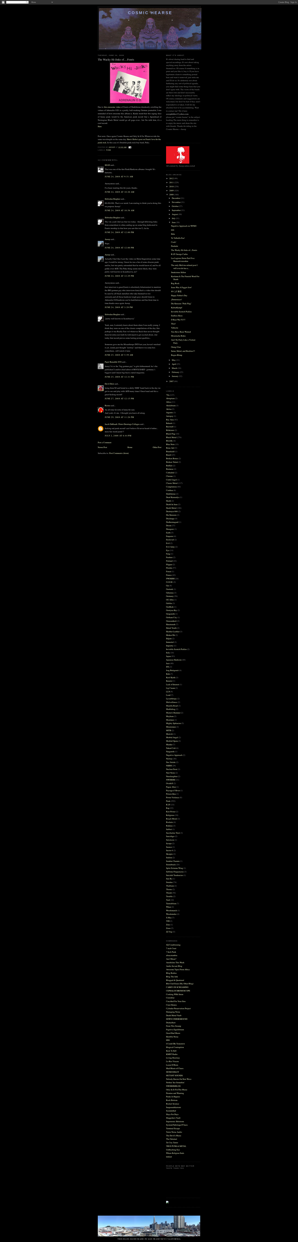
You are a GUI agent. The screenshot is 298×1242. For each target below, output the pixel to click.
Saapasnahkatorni (173, 1107)
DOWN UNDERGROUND (176, 1019)
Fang (168, 553)
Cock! (173, 242)
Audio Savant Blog (174, 966)
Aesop (107, 239)
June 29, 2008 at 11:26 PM (119, 417)
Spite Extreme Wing (174, 868)
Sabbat (169, 829)
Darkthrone (171, 493)
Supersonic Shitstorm (175, 1121)
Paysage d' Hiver (173, 790)
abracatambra (171, 955)
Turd (168, 899)
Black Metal (171, 437)
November (176, 202)
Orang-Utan (176, 347)
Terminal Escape (173, 1128)
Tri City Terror (172, 1142)
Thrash (169, 892)
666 (172, 229)
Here (100, 126)
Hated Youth (171, 628)
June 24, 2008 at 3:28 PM (119, 307)
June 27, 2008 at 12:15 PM (119, 398)
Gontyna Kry (171, 610)
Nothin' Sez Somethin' (175, 1082)
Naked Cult (171, 748)
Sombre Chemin (173, 861)
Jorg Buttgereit (172, 670)
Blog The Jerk (172, 976)
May (174, 360)
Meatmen (170, 719)
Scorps (169, 843)
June (174, 222)
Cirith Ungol (171, 479)
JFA (167, 666)
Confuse (169, 490)
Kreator (169, 680)
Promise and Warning (175, 1093)
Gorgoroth (170, 613)
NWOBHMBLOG (173, 1086)
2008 (171, 194)
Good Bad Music (173, 1033)
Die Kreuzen (171, 515)
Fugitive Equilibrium (175, 1029)
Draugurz (170, 529)
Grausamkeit (171, 621)
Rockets (169, 822)
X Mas (169, 917)
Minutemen (171, 726)
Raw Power (170, 811)
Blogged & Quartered (175, 980)
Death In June (172, 504)
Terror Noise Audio (174, 1132)
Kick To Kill (171, 1050)
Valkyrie (174, 327)
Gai (167, 585)
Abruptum (170, 398)
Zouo (168, 928)
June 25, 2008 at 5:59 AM (119, 354)
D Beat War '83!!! (178, 319)
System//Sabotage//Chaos (177, 1124)
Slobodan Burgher (112, 198)
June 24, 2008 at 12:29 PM (119, 275)
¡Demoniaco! (176, 299)
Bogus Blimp (176, 355)
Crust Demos (171, 1004)
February (176, 372)
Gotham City (171, 617)
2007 (171, 381)
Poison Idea (171, 793)
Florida (169, 567)
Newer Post (102, 447)
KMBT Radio (172, 1054)
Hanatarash (170, 624)
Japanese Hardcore (174, 659)
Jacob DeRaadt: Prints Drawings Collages (122, 424)
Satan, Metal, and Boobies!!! (183, 351)
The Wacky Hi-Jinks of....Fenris (184, 250)
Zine (168, 924)
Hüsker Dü (170, 635)
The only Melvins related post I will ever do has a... (184, 267)
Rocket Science (172, 1103)
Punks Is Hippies (173, 1096)
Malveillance (171, 702)
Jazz (168, 663)
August (175, 214)
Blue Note (170, 444)
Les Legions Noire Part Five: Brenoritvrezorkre (183, 260)
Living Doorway (173, 1057)
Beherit (169, 423)
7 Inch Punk (171, 951)
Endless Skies (177, 315)
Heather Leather (172, 631)
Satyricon (170, 839)
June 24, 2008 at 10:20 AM (120, 191)
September (176, 210)
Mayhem (170, 716)
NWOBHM (170, 779)
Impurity (169, 645)
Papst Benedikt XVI (113, 361)
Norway (169, 758)
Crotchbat (170, 997)
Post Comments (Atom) (119, 453)
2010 (171, 186)
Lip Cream (170, 688)
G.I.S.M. (169, 582)
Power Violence (172, 797)
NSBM (169, 765)
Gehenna (170, 592)
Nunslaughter (171, 776)
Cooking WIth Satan (174, 994)
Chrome (169, 476)
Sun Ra (169, 878)
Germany (170, 596)
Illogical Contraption (175, 1047)
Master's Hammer (173, 712)
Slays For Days (172, 1114)
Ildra (173, 234)
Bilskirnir (170, 430)
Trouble (169, 896)
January (175, 376)
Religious (170, 815)
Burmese (169, 469)
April (174, 364)
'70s (167, 395)
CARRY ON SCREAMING (177, 987)
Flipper (169, 564)
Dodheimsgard (172, 522)
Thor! (173, 323)
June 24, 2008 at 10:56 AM (120, 210)
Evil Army (170, 546)
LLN (168, 691)
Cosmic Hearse (150, 12)
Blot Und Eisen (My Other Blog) (179, 983)
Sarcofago (170, 836)
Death (168, 500)
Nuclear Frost (171, 769)
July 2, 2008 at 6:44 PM (118, 435)
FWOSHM (170, 578)
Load (168, 695)
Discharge (170, 518)
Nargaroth (170, 751)
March (175, 368)
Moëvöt (169, 734)
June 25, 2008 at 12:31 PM (119, 376)
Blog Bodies (171, 973)
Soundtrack (171, 864)
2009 (171, 190)
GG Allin (170, 599)
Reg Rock (175, 283)
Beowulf (169, 426)
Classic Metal (172, 483)
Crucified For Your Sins (176, 1001)
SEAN (107, 165)
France (169, 575)
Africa (168, 401)
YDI (167, 921)
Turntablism (171, 903)
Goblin (169, 603)
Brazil (168, 454)
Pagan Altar (171, 786)
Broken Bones (172, 458)
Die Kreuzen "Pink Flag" (181, 303)
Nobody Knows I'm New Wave (178, 1079)
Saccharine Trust (173, 832)
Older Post (157, 447)
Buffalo (169, 465)
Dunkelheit (171, 1022)
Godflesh (170, 606)
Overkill (169, 783)
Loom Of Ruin (172, 1064)
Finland (169, 560)
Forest (168, 571)
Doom (168, 525)
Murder (169, 744)
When (168, 906)
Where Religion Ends (175, 1153)
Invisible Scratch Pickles (181, 311)
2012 (171, 178)
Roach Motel (171, 818)
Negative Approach (174, 755)
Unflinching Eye (173, 1149)
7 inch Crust (171, 948)
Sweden (169, 882)
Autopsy (169, 416)
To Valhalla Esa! (178, 238)
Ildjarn (169, 638)
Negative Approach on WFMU (184, 225)
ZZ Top (169, 931)
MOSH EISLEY (172, 1071)
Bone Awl (170, 447)
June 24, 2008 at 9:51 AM (119, 176)
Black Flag (170, 433)
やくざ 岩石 (176, 291)
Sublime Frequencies (175, 871)
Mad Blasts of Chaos (174, 1068)
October (175, 206)
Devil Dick (109, 383)
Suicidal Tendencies (174, 875)
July (174, 218)
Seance (169, 847)
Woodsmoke (171, 914)
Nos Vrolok (171, 762)
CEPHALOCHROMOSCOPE (178, 990)
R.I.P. (168, 804)
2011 (171, 182)
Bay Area (170, 419)
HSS (168, 1040)
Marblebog (170, 709)
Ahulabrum (171, 405)
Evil (168, 543)
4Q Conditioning (173, 944)
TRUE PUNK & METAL (176, 1146)
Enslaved (170, 539)
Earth (168, 532)
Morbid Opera (172, 741)
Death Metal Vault (173, 1015)
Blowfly (169, 440)
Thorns (169, 889)
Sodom (169, 857)
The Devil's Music (173, 1135)
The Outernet (171, 1139)
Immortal (170, 642)
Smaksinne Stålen (178, 272)
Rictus (107, 405)
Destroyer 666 (172, 511)
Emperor (169, 536)
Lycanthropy (171, 698)
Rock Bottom (171, 1100)
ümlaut (169, 1156)
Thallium (170, 885)
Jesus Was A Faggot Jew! (181, 287)
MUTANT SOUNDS (174, 1075)
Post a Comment (104, 442)
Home (129, 447)
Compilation (171, 486)
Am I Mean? (171, 958)
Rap (167, 808)
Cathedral (170, 472)
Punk (108, 150)
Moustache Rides (178, 335)
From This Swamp (173, 1026)
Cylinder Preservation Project (178, 1008)
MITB (168, 730)
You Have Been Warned (181, 331)
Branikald (170, 451)
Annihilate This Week (175, 962)
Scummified (171, 1110)
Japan (168, 656)
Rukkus (169, 825)
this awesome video (112, 107)
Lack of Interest (172, 684)
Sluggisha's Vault (173, 1117)
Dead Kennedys (172, 497)
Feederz (169, 557)
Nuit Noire (170, 772)
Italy (168, 652)
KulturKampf (176, 307)
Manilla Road (172, 705)
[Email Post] (130, 147)
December (176, 198)
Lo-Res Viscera (172, 1061)
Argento (169, 412)
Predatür (174, 246)
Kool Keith (170, 677)
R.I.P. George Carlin (179, 254)
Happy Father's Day (179, 295)
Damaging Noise (173, 1011)
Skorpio (169, 854)
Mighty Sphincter (173, 723)
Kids (168, 673)
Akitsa (169, 409)
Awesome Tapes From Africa (178, 969)
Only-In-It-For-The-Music (176, 1089)
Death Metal (171, 508)
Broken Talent (172, 462)
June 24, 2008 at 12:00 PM (119, 232)
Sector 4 (169, 850)
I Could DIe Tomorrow (175, 1043)
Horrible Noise (172, 1036)
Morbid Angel (172, 737)
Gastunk (169, 589)
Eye (167, 550)
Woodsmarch (171, 910)
